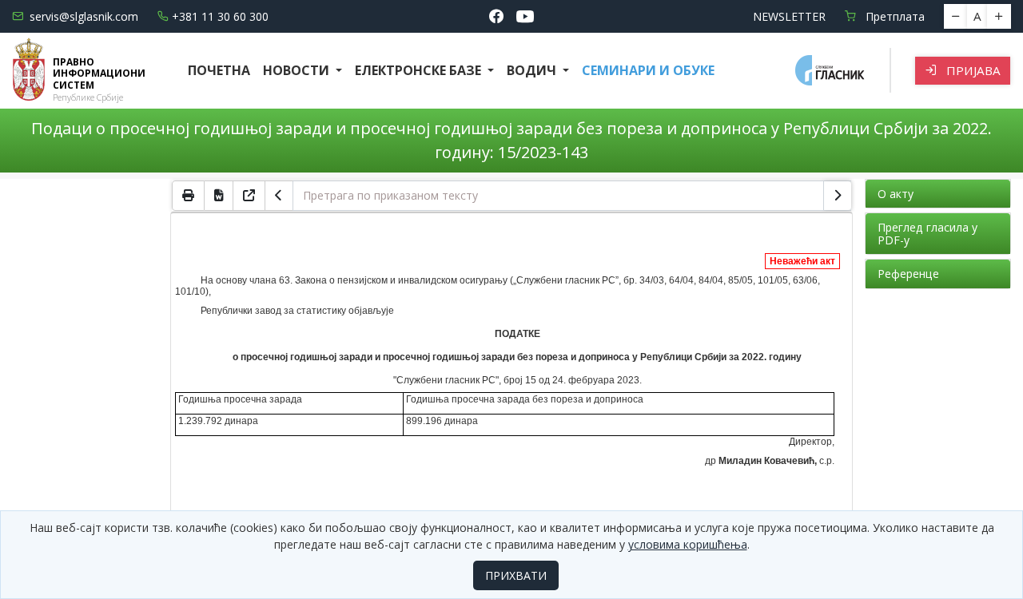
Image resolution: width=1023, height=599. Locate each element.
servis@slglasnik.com (84, 16)
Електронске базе (419, 70)
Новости (297, 70)
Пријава (972, 70)
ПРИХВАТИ (516, 575)
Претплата (893, 16)
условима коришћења (687, 544)
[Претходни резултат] (279, 195)
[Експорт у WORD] (219, 195)
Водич (533, 70)
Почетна (219, 70)
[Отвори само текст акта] (249, 195)
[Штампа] (188, 195)
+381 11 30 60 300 (220, 16)
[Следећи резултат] (837, 195)
